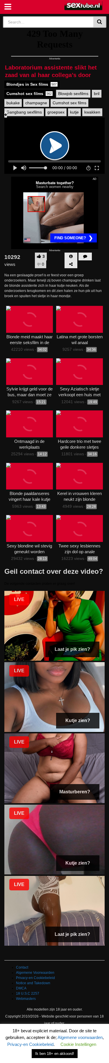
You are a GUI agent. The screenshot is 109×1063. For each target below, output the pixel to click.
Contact (22, 967)
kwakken (92, 112)
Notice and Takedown (33, 983)
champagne (36, 103)
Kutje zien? (77, 720)
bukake (13, 103)
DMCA (21, 988)
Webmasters (26, 999)
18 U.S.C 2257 (27, 993)
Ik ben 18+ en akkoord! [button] (54, 1053)
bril (96, 93)
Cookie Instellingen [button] (78, 1044)
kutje (74, 112)
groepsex (56, 112)
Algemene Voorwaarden (35, 973)
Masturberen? (74, 791)
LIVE (19, 599)
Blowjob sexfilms (73, 93)
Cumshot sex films (29, 93)
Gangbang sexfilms (24, 112)
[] (99, 22)
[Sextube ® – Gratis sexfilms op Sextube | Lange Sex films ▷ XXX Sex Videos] (83, 6)
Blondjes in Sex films (31, 84)
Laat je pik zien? (72, 649)
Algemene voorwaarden (80, 1037)
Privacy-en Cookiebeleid (35, 978)
